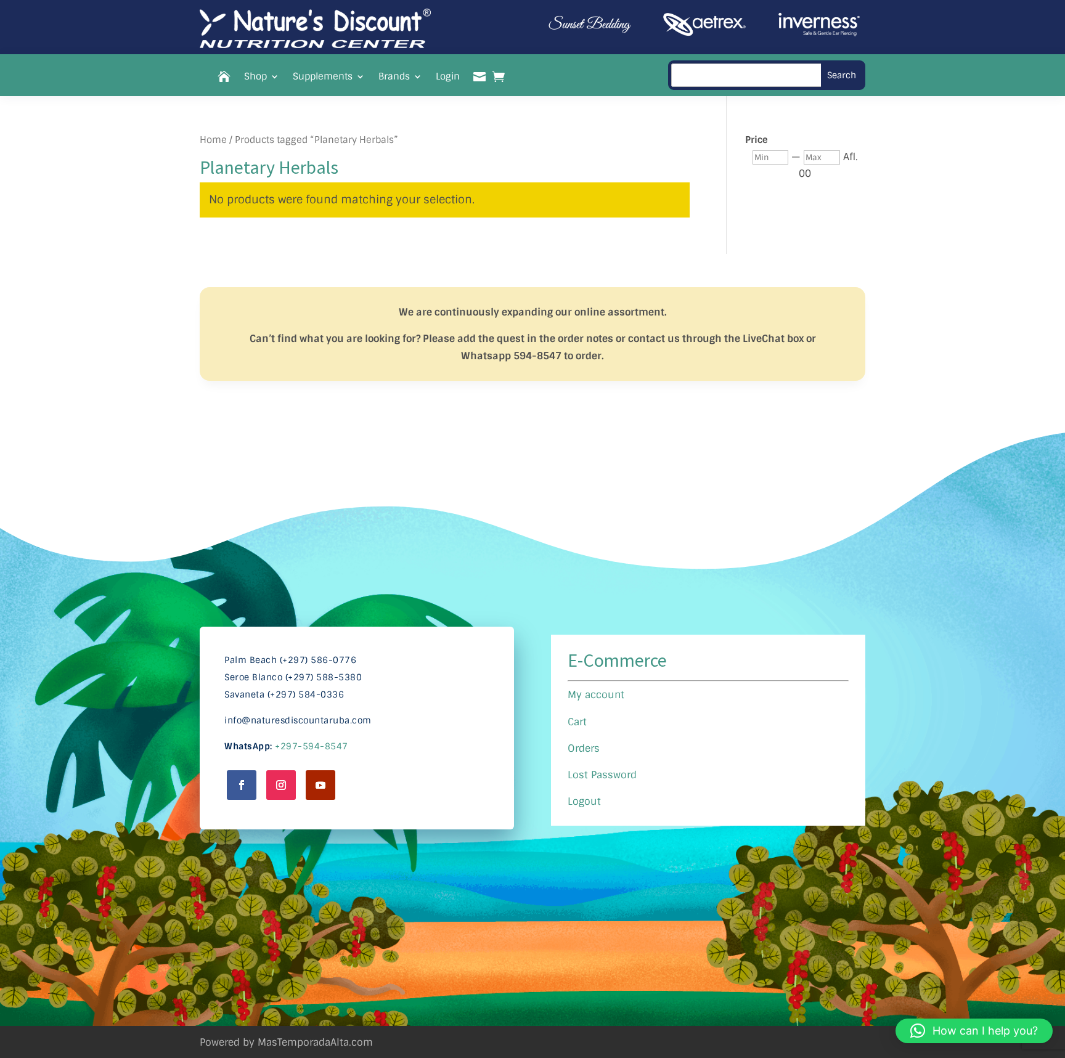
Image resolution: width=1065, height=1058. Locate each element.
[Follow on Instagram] (281, 785)
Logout (584, 801)
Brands (394, 77)
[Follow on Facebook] (241, 785)
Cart (577, 721)
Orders (584, 748)
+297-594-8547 (311, 746)
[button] (974, 1031)
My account (596, 694)
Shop (255, 77)
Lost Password (602, 774)
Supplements (323, 77)
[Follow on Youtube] (320, 785)
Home (213, 140)
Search (841, 75)
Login (448, 77)
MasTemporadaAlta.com (315, 1042)
